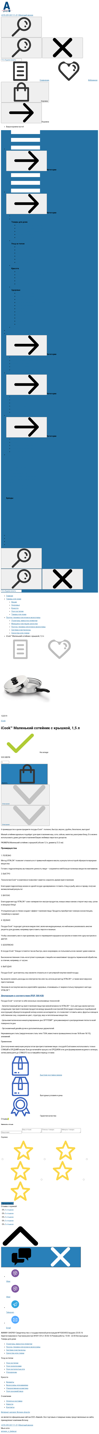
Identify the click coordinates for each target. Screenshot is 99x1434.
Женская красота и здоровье (28, 299)
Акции (14, 216)
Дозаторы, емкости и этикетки (29, 225)
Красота (14, 265)
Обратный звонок (25, 15)
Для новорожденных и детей (28, 253)
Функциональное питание (27, 318)
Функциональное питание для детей (32, 321)
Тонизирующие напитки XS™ (28, 312)
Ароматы (20, 247)
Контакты (10, 545)
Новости (14, 327)
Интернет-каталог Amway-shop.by (15, 1412)
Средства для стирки (25, 237)
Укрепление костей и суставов (29, 315)
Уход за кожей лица (25, 284)
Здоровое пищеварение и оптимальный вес (35, 302)
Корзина (44, 101)
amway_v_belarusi (8, 1431)
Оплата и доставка (14, 538)
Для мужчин (21, 250)
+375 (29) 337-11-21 (9, 15)
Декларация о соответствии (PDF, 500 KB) (22, 996)
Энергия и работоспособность (29, 324)
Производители (12, 535)
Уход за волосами (24, 256)
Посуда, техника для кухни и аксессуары (33, 231)
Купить (5, 783)
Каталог (48, 192)
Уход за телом (17, 241)
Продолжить (7, 1203)
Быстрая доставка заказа (51, 1075)
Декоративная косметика (27, 281)
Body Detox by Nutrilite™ (26, 293)
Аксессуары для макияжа (27, 272)
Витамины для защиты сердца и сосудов (33, 296)
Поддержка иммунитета (26, 305)
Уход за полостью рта (25, 259)
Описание (6, 804)
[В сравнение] (20, 658)
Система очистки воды (26, 234)
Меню (47, 149)
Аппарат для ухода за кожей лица (31, 275)
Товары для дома (18, 219)
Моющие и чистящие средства (29, 228)
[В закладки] (59, 658)
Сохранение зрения (24, 309)
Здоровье (15, 287)
